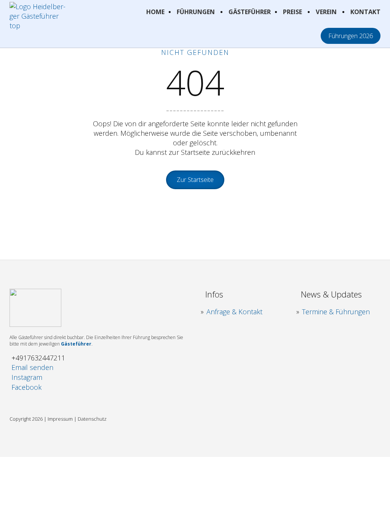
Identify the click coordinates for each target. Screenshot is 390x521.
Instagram (26, 377)
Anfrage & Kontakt (234, 311)
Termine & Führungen (336, 311)
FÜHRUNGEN (196, 12)
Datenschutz (92, 418)
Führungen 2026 (350, 36)
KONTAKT (365, 12)
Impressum (60, 418)
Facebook (26, 387)
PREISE (292, 12)
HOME (155, 12)
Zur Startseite (195, 179)
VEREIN (326, 12)
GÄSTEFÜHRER (250, 12)
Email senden (32, 367)
